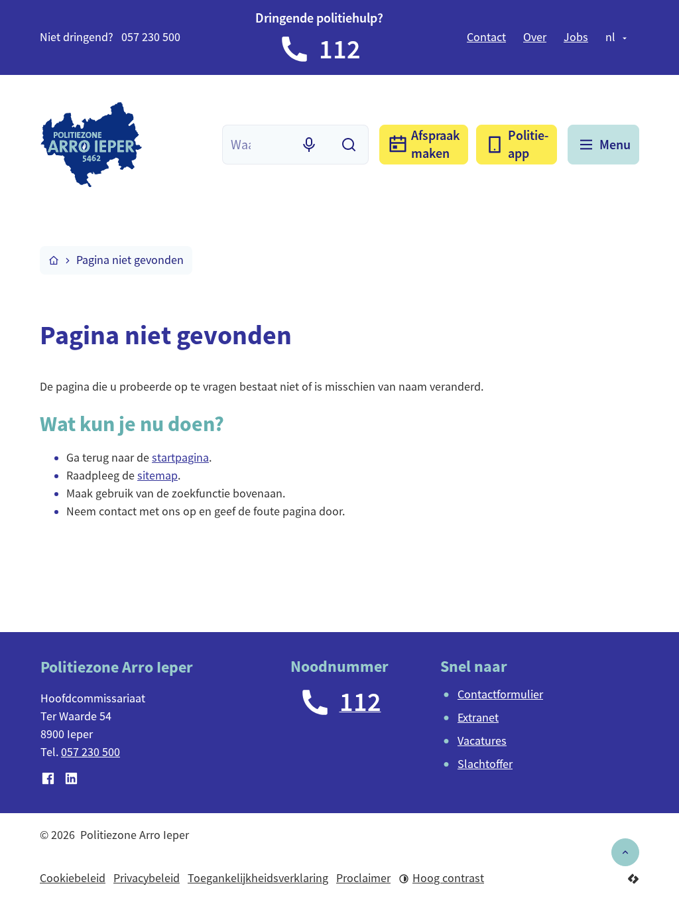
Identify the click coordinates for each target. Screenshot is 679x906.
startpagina (180, 457)
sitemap (157, 475)
